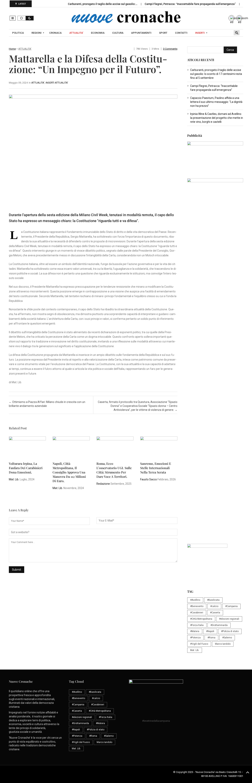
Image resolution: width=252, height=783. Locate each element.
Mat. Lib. (14, 479)
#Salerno (227, 637)
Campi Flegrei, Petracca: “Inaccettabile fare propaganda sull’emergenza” (190, 4)
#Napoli (210, 631)
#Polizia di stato (230, 631)
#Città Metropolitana (201, 618)
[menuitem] (18, 32)
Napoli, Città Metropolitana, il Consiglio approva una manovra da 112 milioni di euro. (69, 472)
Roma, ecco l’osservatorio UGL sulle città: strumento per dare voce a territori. (114, 470)
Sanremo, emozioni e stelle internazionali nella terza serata (155, 467)
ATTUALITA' (25, 48)
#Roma (211, 637)
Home (12, 48)
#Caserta (215, 612)
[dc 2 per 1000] (215, 391)
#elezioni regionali (229, 618)
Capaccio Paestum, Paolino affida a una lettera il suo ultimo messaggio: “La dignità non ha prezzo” (216, 101)
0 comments (170, 48)
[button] (13, 18)
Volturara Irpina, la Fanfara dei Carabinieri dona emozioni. (26, 467)
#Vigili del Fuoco (199, 644)
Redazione (103, 483)
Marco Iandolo (223, 644)
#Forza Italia (197, 625)
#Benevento (196, 606)
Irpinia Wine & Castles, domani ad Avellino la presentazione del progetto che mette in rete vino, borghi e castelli (216, 117)
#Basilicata (213, 600)
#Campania (231, 606)
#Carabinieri (196, 612)
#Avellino (195, 600)
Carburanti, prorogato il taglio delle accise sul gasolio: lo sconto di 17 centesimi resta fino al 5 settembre (216, 73)
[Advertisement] (215, 301)
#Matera (194, 631)
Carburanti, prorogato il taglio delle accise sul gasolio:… (103, 4)
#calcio (214, 606)
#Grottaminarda (219, 625)
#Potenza (195, 637)
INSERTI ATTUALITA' (57, 82)
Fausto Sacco (148, 479)
